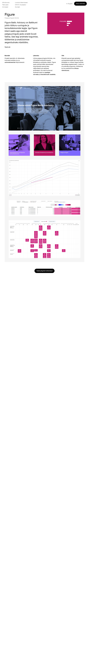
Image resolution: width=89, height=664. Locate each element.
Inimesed (5, 7)
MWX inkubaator (20, 5)
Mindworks (5, 2)
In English (69, 3)
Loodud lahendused (21, 2)
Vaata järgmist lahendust (44, 271)
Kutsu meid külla (80, 3)
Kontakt (17, 7)
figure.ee (7, 47)
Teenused (5, 5)
